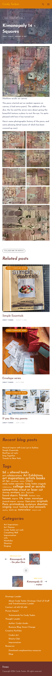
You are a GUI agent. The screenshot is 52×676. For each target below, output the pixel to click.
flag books (30, 492)
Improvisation (10, 535)
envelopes (15, 493)
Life (6, 538)
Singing (7, 546)
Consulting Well (11, 533)
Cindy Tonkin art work (13, 18)
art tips (6, 481)
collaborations (7, 487)
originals (42, 501)
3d (8, 473)
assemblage (15, 481)
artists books (35, 478)
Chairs (29, 481)
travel (15, 507)
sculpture (30, 505)
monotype (37, 499)
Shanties (8, 543)
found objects (10, 496)
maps (27, 499)
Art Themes (9, 527)
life (21, 499)
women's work (36, 510)
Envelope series (11, 378)
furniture (32, 496)
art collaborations (12, 476)
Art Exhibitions (33, 476)
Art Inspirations (11, 525)
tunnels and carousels (32, 507)
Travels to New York (11, 458)
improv (15, 499)
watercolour (24, 510)
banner (22, 481)
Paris (5, 505)
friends (23, 496)
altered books (19, 473)
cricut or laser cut (31, 490)
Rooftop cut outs (10, 453)
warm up (13, 510)
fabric (23, 492)
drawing (5, 493)
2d (4, 473)
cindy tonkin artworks (13, 484)
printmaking (17, 505)
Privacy (5, 667)
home (38, 495)
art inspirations (13, 478)
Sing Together (8, 456)
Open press (30, 501)
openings (20, 501)
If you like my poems (14, 418)
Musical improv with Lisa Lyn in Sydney (20, 448)
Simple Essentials (12, 316)
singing (6, 507)
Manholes (8, 541)
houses (6, 499)
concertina (10, 490)
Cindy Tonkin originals (35, 484)
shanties (42, 504)
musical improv (9, 501)
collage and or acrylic (14, 250)
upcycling (5, 510)
